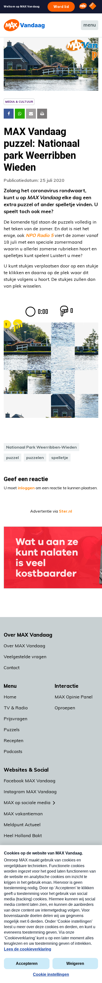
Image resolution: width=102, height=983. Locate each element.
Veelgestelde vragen (25, 656)
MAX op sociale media (27, 802)
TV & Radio (16, 708)
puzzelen (35, 457)
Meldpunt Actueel (22, 824)
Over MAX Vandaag (24, 646)
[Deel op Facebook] (9, 114)
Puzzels (12, 729)
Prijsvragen (15, 718)
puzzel (12, 457)
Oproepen (65, 708)
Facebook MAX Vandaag (29, 781)
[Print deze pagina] (42, 114)
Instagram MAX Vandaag (30, 791)
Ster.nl (65, 511)
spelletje (59, 457)
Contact (12, 667)
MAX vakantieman (23, 814)
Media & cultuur (19, 101)
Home (10, 697)
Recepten (13, 740)
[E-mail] (31, 114)
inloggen (26, 487)
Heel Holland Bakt (23, 835)
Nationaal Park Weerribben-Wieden (41, 447)
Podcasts (13, 751)
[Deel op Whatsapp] (20, 114)
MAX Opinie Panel (74, 697)
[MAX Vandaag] (24, 25)
